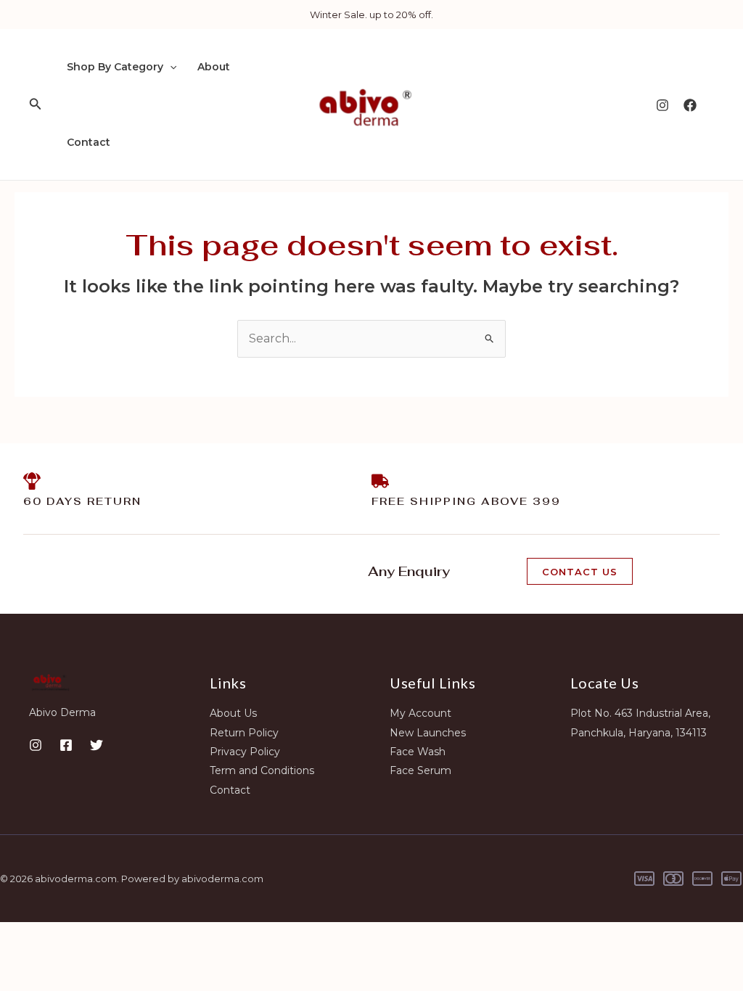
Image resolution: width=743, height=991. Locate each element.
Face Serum (420, 770)
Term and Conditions (262, 770)
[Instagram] (662, 105)
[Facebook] (690, 105)
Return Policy (244, 732)
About (213, 66)
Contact (88, 142)
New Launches (428, 732)
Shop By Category (115, 66)
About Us (233, 713)
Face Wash (418, 751)
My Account (420, 713)
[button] (35, 104)
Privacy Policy (245, 751)
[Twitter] (96, 745)
